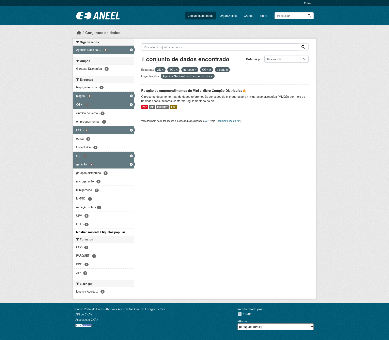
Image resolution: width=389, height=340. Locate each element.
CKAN (244, 314)
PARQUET (162, 106)
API (207, 120)
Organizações (228, 16)
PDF (144, 106)
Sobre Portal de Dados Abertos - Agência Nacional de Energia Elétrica (120, 309)
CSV (173, 106)
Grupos (248, 16)
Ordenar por (254, 59)
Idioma (242, 321)
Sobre (263, 16)
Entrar (308, 3)
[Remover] (163, 69)
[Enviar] (309, 15)
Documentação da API (228, 120)
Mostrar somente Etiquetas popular (100, 232)
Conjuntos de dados (200, 16)
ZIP (152, 106)
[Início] (79, 32)
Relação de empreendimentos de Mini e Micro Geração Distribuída (192, 90)
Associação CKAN (86, 319)
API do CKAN (83, 314)
